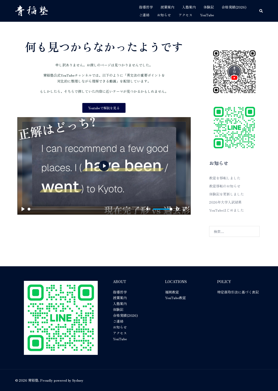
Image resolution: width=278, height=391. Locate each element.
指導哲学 (146, 7)
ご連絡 (144, 14)
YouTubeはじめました (226, 210)
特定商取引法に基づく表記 (238, 292)
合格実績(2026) (234, 7)
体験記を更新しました (226, 194)
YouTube (207, 14)
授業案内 (167, 7)
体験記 (209, 7)
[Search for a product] (261, 11)
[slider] (81, 209)
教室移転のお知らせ (224, 186)
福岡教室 (172, 292)
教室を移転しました (224, 177)
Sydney (77, 380)
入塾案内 (189, 7)
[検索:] (234, 231)
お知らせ (164, 14)
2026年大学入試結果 (225, 202)
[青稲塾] (31, 10)
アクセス (185, 14)
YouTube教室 (175, 297)
